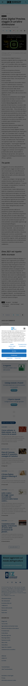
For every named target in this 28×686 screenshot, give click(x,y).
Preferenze (14, 355)
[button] (24, 328)
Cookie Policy (9, 358)
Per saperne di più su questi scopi (22, 345)
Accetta (14, 351)
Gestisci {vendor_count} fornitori (12, 346)
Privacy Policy (18, 358)
